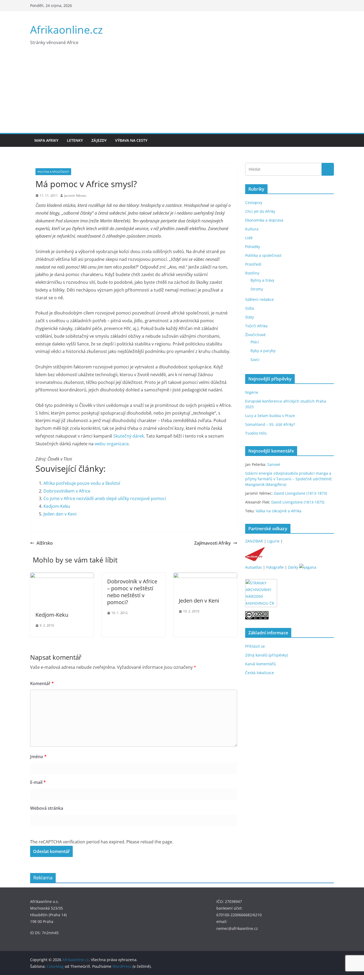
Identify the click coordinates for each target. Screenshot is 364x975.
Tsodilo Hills (256, 433)
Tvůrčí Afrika (256, 325)
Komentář (42, 683)
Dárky (293, 567)
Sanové (273, 464)
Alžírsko (45, 543)
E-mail (38, 782)
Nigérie (251, 392)
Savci (255, 359)
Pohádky (252, 246)
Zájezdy (99, 140)
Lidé (249, 237)
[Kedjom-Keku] (62, 576)
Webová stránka (46, 808)
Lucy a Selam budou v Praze (270, 415)
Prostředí (253, 264)
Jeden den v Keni (59, 514)
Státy (249, 317)
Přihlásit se (255, 646)
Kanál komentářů (260, 663)
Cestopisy (253, 202)
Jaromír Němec (75, 195)
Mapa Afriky (46, 140)
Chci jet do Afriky (260, 211)
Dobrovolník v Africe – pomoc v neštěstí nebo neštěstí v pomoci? (132, 592)
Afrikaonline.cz (66, 29)
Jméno (38, 757)
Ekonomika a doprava (264, 220)
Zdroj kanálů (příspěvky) (266, 655)
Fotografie (275, 567)
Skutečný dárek (128, 436)
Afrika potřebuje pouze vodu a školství (81, 483)
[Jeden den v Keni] (205, 576)
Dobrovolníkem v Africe (66, 491)
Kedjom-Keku (56, 506)
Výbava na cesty (131, 140)
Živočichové (255, 334)
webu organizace (112, 444)
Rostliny (252, 273)
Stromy (256, 289)
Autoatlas (253, 567)
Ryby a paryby (263, 350)
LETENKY (75, 140)
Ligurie (273, 541)
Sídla (249, 308)
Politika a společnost (53, 172)
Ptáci (254, 341)
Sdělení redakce (259, 299)
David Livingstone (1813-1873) (300, 493)
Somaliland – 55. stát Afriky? (270, 424)
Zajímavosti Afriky (212, 543)
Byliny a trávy (262, 280)
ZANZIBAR (254, 541)
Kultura (251, 228)
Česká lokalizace (259, 672)
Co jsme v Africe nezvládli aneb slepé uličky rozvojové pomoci (104, 498)
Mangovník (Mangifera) (265, 484)
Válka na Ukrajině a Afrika (278, 510)
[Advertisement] (182, 93)
